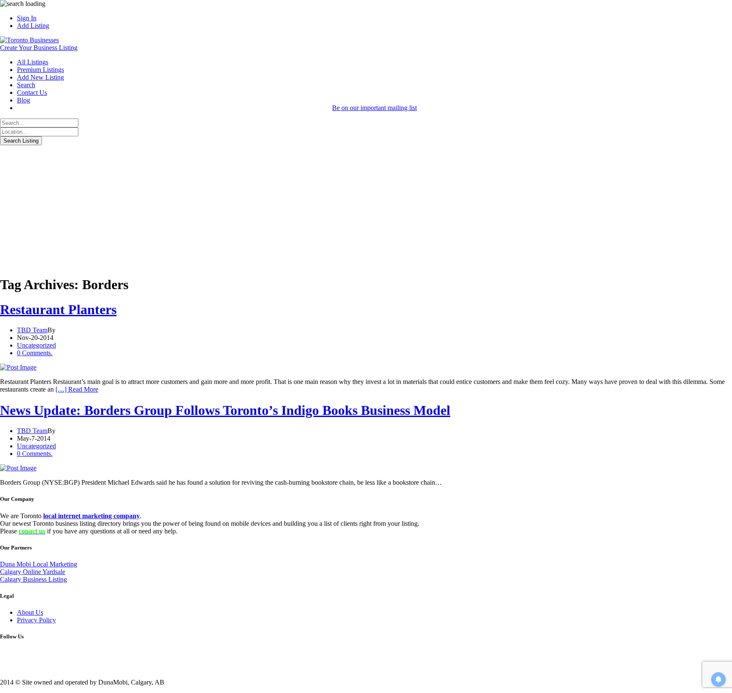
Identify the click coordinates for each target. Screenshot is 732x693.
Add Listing (33, 25)
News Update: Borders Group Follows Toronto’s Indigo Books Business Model (225, 410)
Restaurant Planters (58, 309)
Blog (23, 100)
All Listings (32, 62)
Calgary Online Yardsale (32, 571)
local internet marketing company (91, 515)
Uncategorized (36, 345)
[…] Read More (76, 389)
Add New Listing (40, 77)
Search (26, 84)
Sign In (26, 18)
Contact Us (32, 92)
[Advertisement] (366, 208)
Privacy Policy (36, 620)
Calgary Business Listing (33, 579)
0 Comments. (35, 352)
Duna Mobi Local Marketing (38, 564)
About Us (30, 612)
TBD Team (32, 330)
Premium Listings (40, 69)
